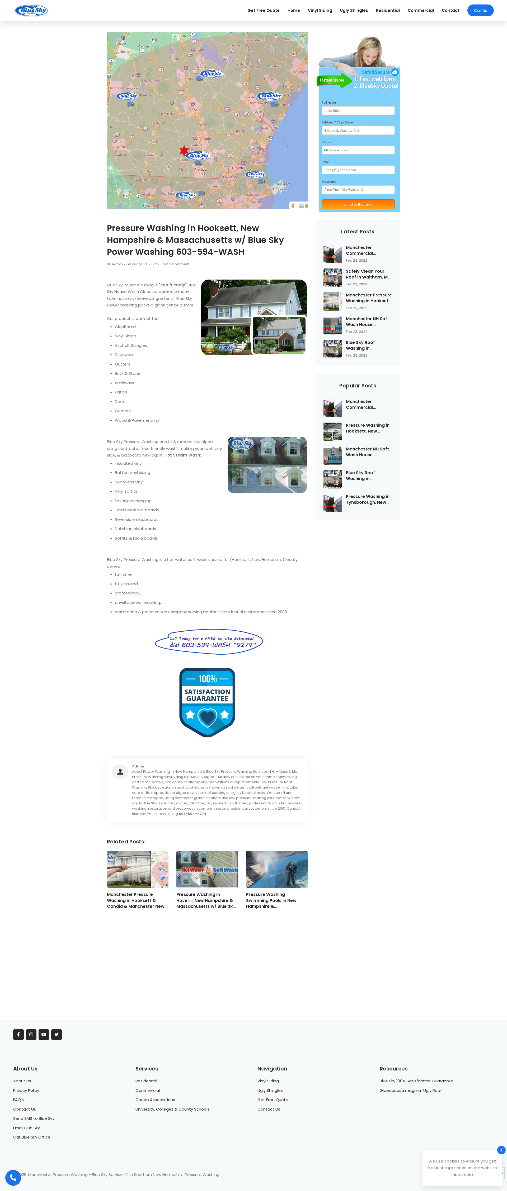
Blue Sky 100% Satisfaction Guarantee (416, 1081)
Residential (388, 10)
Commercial (421, 10)
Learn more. (462, 1174)
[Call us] (13, 1178)
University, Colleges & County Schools (172, 1109)
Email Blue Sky (26, 1128)
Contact (450, 10)
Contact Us (24, 1109)
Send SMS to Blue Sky (33, 1118)
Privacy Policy (26, 1090)
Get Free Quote (263, 10)
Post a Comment (175, 264)
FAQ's (18, 1099)
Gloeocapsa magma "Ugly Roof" (411, 1090)
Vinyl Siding (320, 10)
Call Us (480, 10)
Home (294, 10)
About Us (22, 1081)
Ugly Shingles (354, 10)
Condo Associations (155, 1099)
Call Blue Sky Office (31, 1137)
